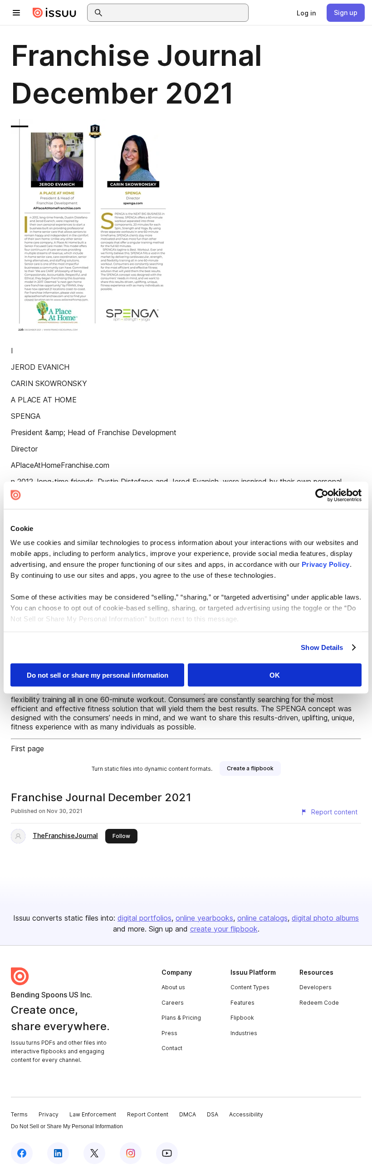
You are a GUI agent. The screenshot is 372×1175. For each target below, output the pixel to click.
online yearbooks (204, 917)
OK (274, 675)
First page (27, 748)
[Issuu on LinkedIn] (58, 1153)
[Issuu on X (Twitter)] (94, 1153)
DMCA (187, 1114)
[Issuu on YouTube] (167, 1153)
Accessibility (246, 1114)
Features (242, 1002)
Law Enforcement (92, 1114)
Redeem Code (319, 1002)
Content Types (249, 987)
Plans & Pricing (181, 1017)
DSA (212, 1114)
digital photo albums (325, 917)
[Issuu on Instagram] (131, 1153)
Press (169, 1033)
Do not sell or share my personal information (97, 675)
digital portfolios (144, 917)
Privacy (49, 1114)
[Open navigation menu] (16, 13)
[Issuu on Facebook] (22, 1153)
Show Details (322, 647)
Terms (19, 1114)
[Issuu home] (54, 13)
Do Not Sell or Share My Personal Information (67, 1126)
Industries (243, 1033)
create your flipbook (224, 928)
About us (173, 987)
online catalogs (262, 917)
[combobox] (176, 12)
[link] (306, 13)
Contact (172, 1048)
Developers (315, 987)
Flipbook (242, 1017)
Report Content (147, 1114)
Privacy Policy (326, 564)
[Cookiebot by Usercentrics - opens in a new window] (322, 495)
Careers (173, 1002)
